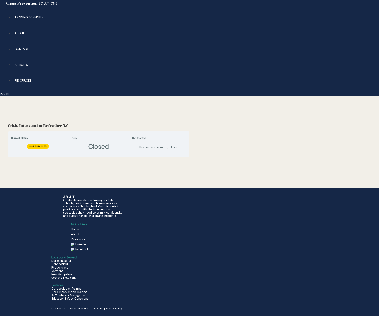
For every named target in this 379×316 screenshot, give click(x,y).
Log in (4, 94)
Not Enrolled (37, 146)
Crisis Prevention (32, 3)
